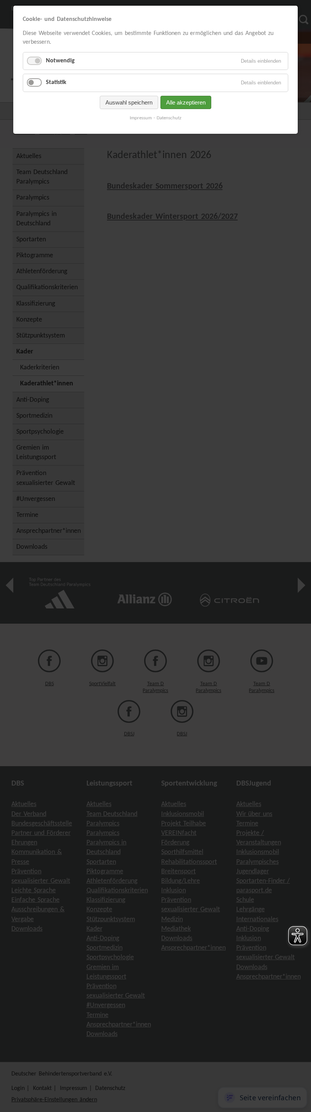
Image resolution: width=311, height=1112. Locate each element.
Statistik (56, 82)
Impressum (141, 118)
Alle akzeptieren (186, 102)
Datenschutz (169, 118)
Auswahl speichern (128, 102)
